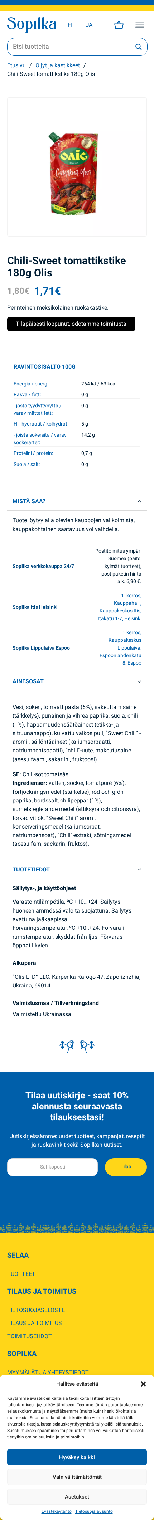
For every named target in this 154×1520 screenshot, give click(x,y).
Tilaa (126, 1167)
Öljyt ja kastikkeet (57, 65)
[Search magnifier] (139, 47)
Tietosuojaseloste (36, 1310)
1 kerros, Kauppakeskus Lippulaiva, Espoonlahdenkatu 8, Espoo (120, 648)
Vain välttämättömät (77, 1477)
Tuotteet (21, 1274)
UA (88, 24)
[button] (143, 1384)
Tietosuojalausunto (94, 1511)
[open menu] (140, 25)
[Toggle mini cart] (119, 25)
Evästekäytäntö (57, 1511)
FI (70, 24)
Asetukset (77, 1497)
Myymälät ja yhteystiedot (48, 1372)
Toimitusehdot (29, 1336)
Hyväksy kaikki (77, 1457)
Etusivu (16, 65)
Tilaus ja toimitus (34, 1323)
